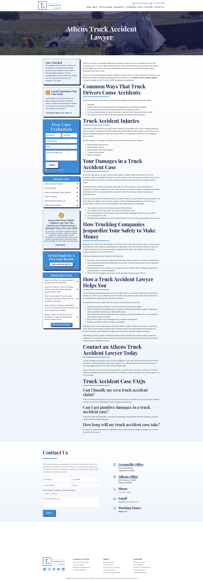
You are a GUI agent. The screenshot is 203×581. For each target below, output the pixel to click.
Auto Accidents (50, 188)
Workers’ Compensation (81, 567)
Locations (148, 7)
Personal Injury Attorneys (111, 78)
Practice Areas (105, 7)
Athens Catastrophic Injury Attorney (58, 192)
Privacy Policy (100, 578)
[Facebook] (45, 569)
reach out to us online (132, 370)
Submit (52, 165)
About (95, 7)
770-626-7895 (158, 3)
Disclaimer (108, 578)
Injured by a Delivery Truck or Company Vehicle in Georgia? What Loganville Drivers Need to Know (59, 289)
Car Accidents (108, 565)
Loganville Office (130, 464)
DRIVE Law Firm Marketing (129, 578)
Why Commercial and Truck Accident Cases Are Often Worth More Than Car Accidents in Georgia (59, 298)
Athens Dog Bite (51, 197)
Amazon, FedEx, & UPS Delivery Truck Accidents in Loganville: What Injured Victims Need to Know (59, 317)
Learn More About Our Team (57, 113)
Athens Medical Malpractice (55, 201)
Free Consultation (142, 3)
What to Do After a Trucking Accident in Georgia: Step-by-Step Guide (59, 281)
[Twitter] (54, 569)
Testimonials (131, 7)
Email (46, 494)
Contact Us (159, 7)
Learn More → (61, 245)
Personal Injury (109, 562)
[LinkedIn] (63, 569)
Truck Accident (78, 565)
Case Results (119, 7)
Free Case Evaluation (61, 264)
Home (88, 7)
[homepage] (49, 5)
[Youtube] (58, 569)
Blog (140, 7)
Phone (54, 494)
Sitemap (92, 578)
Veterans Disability (80, 570)
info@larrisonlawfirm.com (128, 502)
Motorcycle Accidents (53, 205)
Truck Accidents (109, 570)
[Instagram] (49, 569)
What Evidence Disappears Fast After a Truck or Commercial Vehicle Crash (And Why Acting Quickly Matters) (60, 307)
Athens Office (128, 476)
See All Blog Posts (61, 325)
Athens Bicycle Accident (54, 184)
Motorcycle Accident (81, 562)
